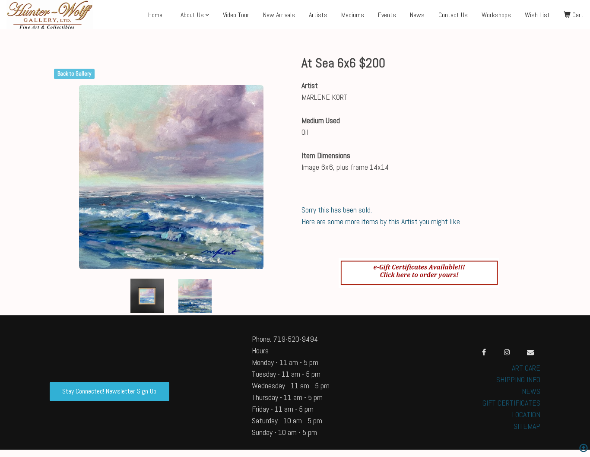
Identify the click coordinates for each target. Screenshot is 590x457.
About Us (192, 14)
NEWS (531, 391)
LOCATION (526, 414)
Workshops (496, 14)
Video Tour (236, 14)
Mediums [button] (352, 14)
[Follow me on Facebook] (484, 352)
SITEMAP (527, 426)
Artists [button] (318, 14)
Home (155, 14)
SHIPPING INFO (518, 379)
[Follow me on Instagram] (507, 352)
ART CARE (526, 368)
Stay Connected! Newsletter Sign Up (109, 391)
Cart (577, 14)
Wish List (537, 14)
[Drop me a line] (530, 352)
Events (387, 14)
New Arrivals (279, 14)
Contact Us (453, 14)
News (417, 14)
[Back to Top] (583, 449)
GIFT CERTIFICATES (511, 403)
